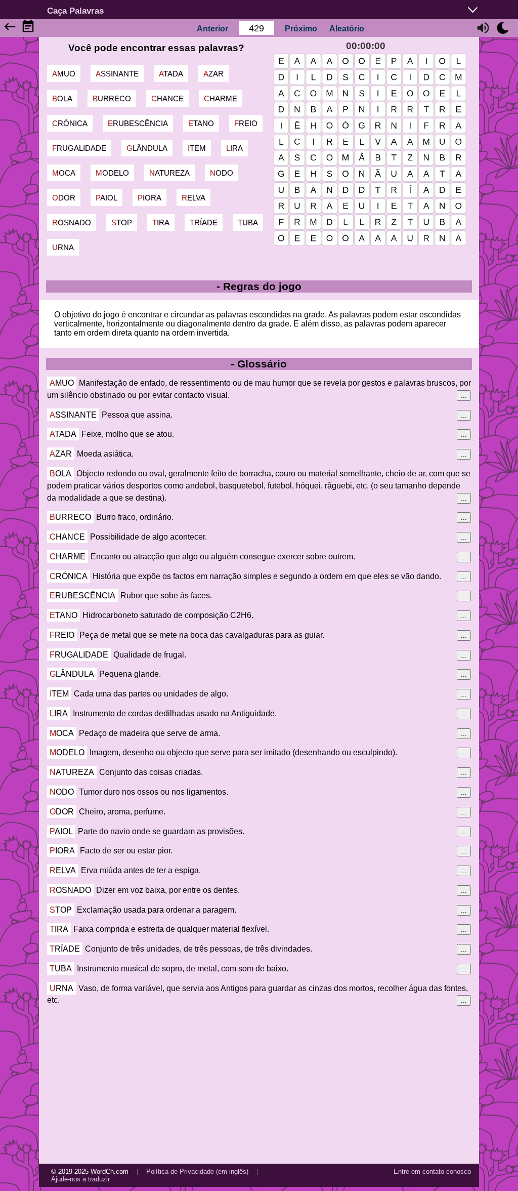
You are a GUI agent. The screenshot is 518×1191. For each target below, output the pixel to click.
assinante (117, 73)
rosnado (71, 222)
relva (193, 197)
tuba (248, 222)
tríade (204, 222)
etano (201, 123)
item (197, 148)
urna (63, 247)
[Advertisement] (259, 1085)
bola (62, 98)
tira (160, 222)
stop (121, 222)
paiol (106, 197)
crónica (70, 123)
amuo (63, 73)
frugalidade (79, 148)
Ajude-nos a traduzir (80, 1179)
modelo (112, 173)
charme (220, 98)
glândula (146, 148)
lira (234, 148)
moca (63, 173)
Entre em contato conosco (432, 1171)
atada (171, 73)
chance (167, 98)
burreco (112, 98)
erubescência (138, 123)
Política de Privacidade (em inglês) (197, 1171)
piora (149, 197)
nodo (221, 173)
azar (213, 73)
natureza (169, 173)
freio (245, 123)
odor (63, 197)
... (464, 395)
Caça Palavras (75, 10)
